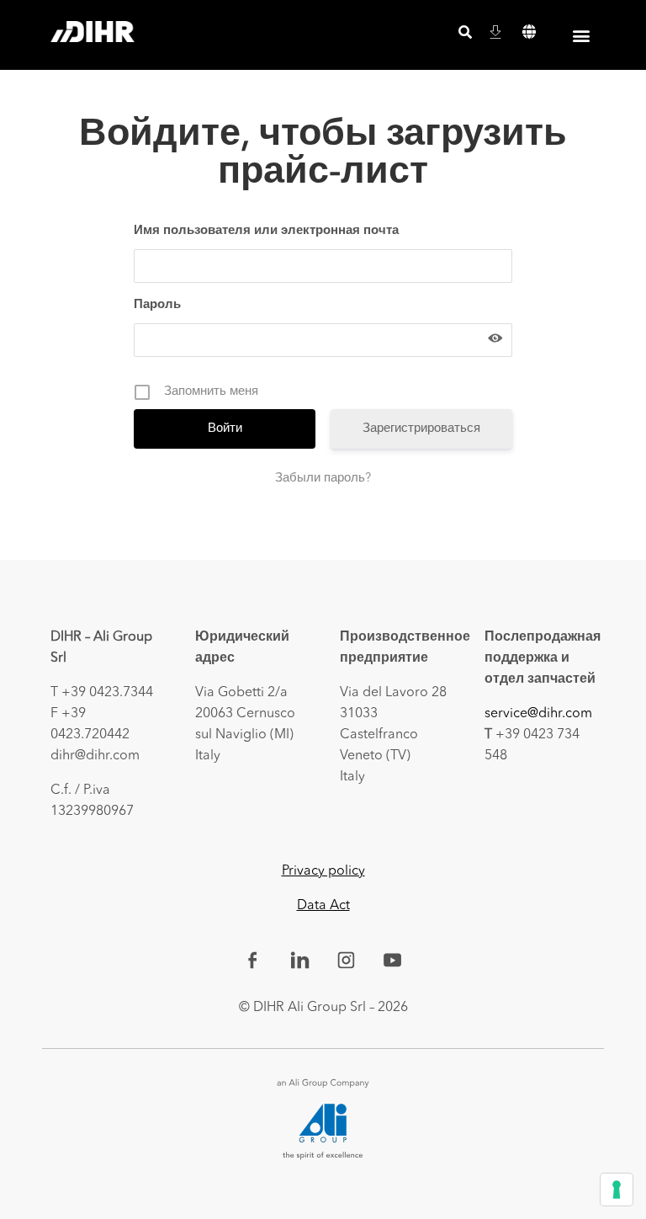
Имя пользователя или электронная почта (266, 231)
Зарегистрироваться (421, 429)
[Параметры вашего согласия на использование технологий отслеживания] (617, 1190)
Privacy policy (323, 871)
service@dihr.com (538, 714)
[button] (529, 32)
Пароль (157, 305)
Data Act (323, 906)
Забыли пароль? (323, 478)
